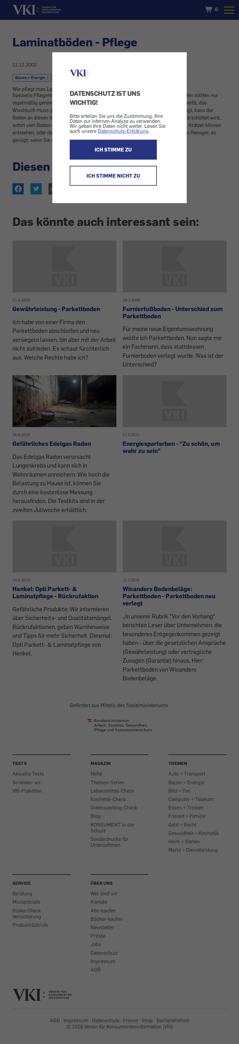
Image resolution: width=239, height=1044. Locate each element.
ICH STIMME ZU (113, 150)
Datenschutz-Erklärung (123, 131)
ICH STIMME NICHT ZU (113, 176)
